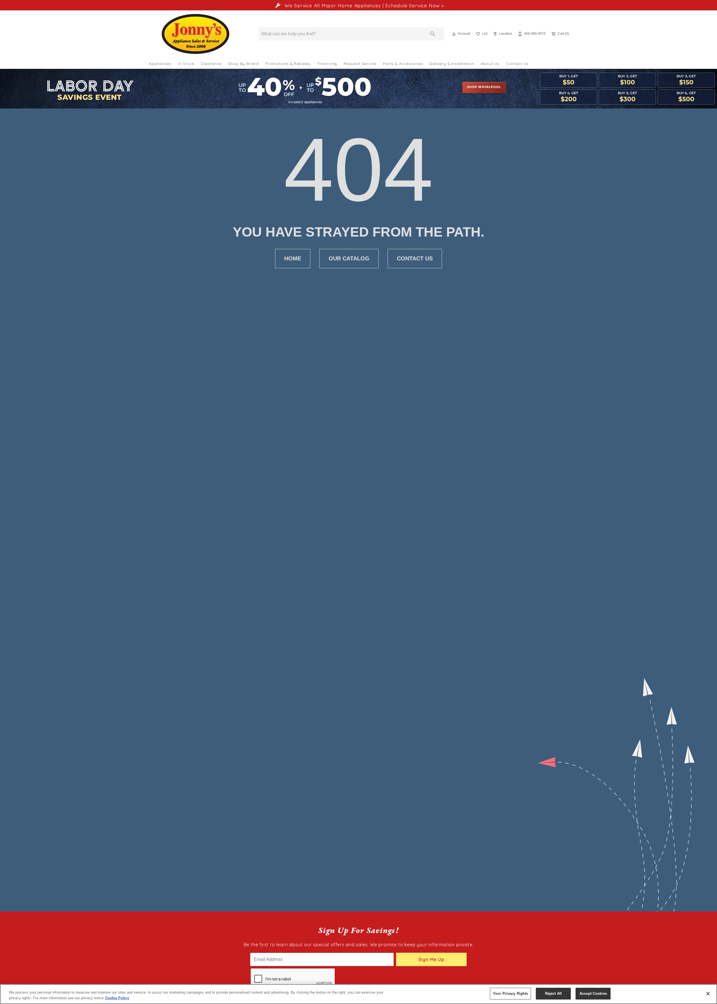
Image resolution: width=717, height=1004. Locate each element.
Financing (327, 63)
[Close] (708, 993)
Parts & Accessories (403, 63)
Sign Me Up (431, 959)
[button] (454, 34)
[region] (358, 994)
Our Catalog (349, 258)
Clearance (211, 63)
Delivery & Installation (452, 63)
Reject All (553, 993)
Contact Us (517, 63)
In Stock (186, 63)
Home (292, 258)
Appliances (160, 63)
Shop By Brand (243, 63)
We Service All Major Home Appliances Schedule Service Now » (363, 5)
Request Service (360, 63)
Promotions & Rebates (288, 63)
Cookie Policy (117, 998)
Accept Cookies (593, 993)
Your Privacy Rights (510, 993)
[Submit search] (433, 34)
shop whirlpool (484, 87)
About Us (490, 63)
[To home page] (195, 33)
